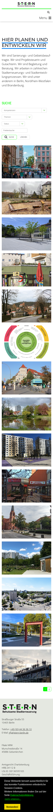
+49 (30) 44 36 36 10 (21, 729)
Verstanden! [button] (12, 807)
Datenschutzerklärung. (22, 795)
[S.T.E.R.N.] (26, 4)
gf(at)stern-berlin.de (18, 732)
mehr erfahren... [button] (13, 799)
